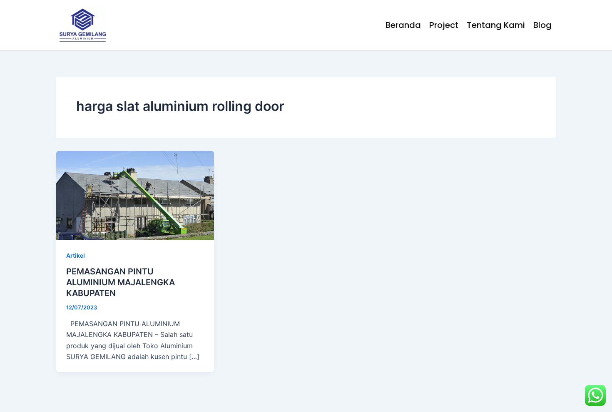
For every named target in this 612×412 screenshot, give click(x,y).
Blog (542, 25)
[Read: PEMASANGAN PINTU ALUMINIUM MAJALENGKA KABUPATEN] (135, 195)
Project (443, 25)
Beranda (403, 25)
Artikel (75, 255)
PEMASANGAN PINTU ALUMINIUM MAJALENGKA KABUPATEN (120, 282)
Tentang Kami (496, 25)
